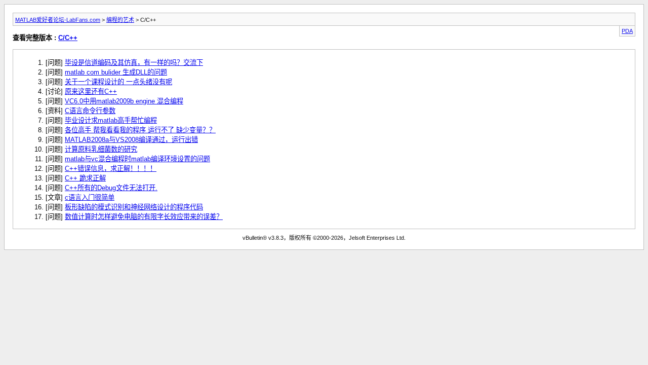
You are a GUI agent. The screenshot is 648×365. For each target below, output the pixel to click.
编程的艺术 (120, 20)
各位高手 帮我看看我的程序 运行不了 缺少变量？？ (140, 130)
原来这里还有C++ (91, 91)
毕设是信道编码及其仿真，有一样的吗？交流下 (134, 62)
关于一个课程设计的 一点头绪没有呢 (118, 82)
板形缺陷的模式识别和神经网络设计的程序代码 (134, 207)
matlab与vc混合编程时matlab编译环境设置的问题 (137, 159)
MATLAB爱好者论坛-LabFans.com (57, 20)
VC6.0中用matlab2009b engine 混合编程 (124, 101)
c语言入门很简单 (89, 197)
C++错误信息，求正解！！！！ (110, 168)
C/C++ (67, 38)
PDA (627, 31)
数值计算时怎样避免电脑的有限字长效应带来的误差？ (144, 217)
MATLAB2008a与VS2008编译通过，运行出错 (131, 139)
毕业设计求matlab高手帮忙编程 (111, 120)
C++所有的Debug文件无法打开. (111, 188)
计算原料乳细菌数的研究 (101, 149)
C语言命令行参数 (90, 111)
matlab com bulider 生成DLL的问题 (116, 72)
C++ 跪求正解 (85, 178)
